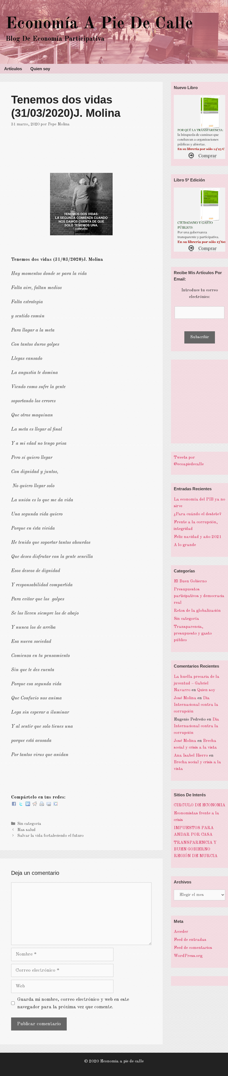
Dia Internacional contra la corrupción (196, 705)
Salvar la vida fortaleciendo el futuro (50, 836)
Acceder (181, 932)
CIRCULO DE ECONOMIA (199, 805)
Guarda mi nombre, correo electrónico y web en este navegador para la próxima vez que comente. (73, 1003)
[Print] (41, 804)
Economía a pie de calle (99, 24)
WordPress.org (188, 956)
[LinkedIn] (28, 804)
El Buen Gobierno (190, 581)
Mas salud (26, 830)
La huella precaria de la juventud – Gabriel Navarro (196, 683)
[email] (48, 804)
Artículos (13, 68)
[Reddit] (35, 804)
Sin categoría (29, 824)
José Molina (185, 698)
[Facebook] (14, 804)
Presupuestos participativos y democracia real (199, 596)
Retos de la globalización (197, 611)
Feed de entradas (190, 940)
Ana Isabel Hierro (191, 756)
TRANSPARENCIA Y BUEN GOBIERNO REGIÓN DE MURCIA (195, 849)
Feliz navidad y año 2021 (198, 537)
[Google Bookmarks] (55, 804)
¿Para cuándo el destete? (197, 514)
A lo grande (185, 545)
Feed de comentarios (193, 948)
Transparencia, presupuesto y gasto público (193, 633)
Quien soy (40, 68)
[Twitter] (21, 804)
